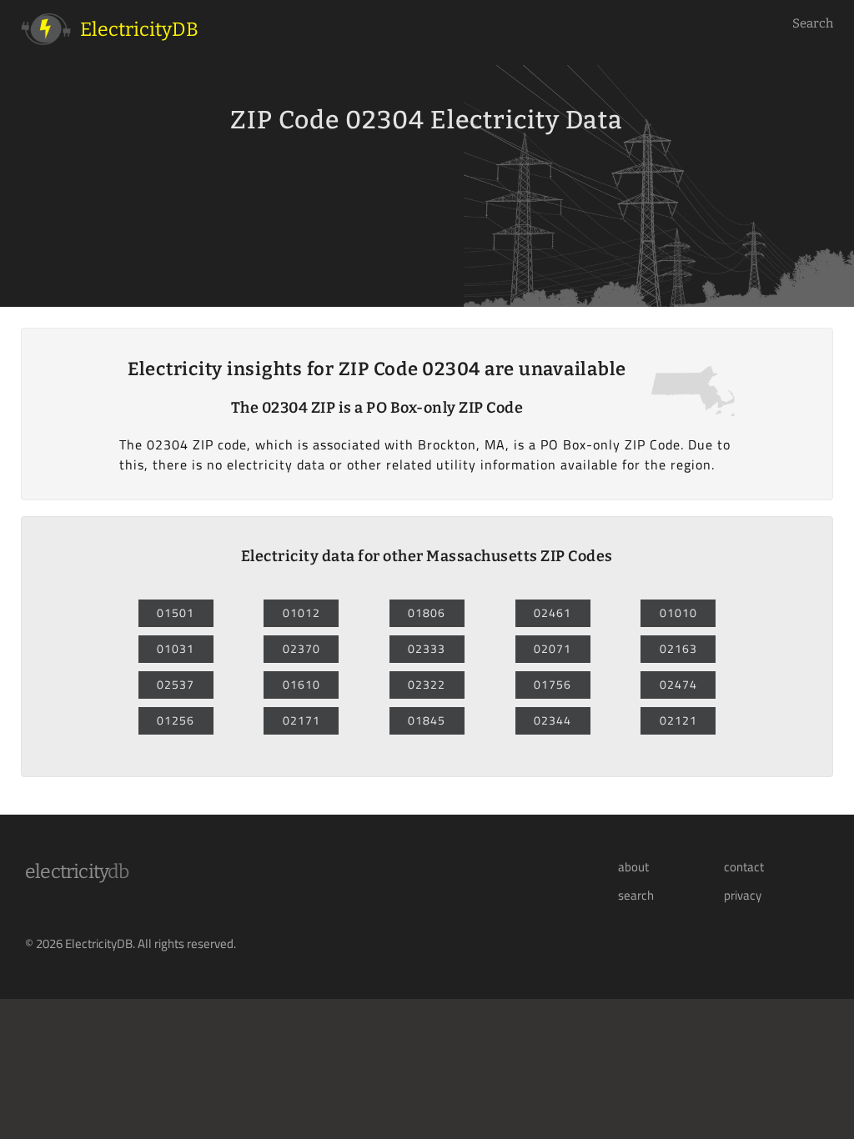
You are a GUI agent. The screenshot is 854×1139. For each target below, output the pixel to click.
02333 (426, 649)
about (633, 867)
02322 (426, 684)
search (636, 896)
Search (812, 23)
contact (744, 867)
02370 (301, 649)
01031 (175, 649)
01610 (301, 684)
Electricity (77, 871)
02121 (678, 720)
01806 (426, 613)
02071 (552, 649)
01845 (426, 720)
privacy (742, 896)
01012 (301, 613)
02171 (301, 720)
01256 (175, 720)
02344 (552, 720)
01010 (678, 613)
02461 (552, 613)
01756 (552, 684)
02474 (678, 684)
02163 (678, 649)
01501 (175, 613)
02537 (175, 684)
